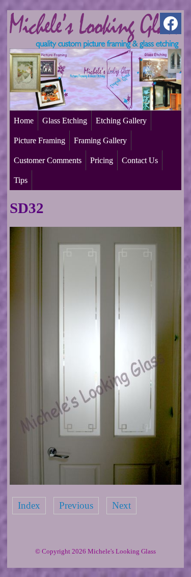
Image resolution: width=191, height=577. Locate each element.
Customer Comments (47, 160)
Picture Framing (39, 140)
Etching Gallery (121, 120)
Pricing (101, 160)
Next (121, 505)
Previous (76, 505)
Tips (21, 180)
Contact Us (140, 160)
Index (29, 505)
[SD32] (96, 481)
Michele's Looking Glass (122, 551)
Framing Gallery (100, 140)
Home (24, 120)
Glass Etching (64, 120)
